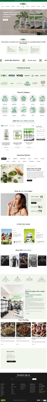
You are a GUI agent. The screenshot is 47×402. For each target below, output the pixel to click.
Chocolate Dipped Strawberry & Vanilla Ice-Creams (38, 338)
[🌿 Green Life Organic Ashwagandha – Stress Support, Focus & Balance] (29, 135)
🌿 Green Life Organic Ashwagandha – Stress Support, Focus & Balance (29, 143)
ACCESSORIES (33, 6)
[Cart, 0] (45, 4)
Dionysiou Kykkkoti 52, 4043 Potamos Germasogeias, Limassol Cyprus (42, 392)
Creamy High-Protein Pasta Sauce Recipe (8, 338)
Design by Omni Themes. (23, 400)
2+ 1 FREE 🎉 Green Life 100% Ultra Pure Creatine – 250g (6, 143)
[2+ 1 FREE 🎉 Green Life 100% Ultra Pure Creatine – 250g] (6, 135)
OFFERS (2, 6)
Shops (12, 385)
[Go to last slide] (1, 0)
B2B (23, 7)
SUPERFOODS (13, 6)
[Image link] (4, 76)
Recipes (12, 389)
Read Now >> (2, 344)
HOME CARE (27, 6)
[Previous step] (31, 125)
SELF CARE (22, 6)
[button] (41, 131)
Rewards (12, 392)
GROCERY (18, 6)
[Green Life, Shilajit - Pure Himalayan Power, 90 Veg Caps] (17, 135)
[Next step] (33, 125)
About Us (12, 390)
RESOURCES (43, 6)
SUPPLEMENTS (7, 6)
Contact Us (12, 391)
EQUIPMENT (38, 6)
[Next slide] (45, 0)
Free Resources (13, 393)
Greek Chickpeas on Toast (20, 338)
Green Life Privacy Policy (23, 385)
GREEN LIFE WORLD (17, 400)
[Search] (42, 4)
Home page (22, 389)
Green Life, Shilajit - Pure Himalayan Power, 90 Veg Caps (17, 143)
